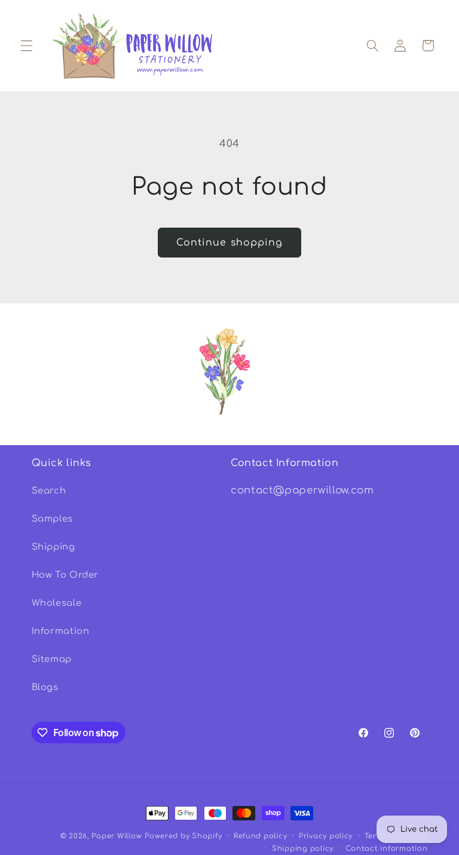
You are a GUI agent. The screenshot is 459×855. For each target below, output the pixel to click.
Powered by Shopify (183, 836)
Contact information (386, 849)
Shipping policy (302, 849)
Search (49, 490)
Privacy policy (326, 836)
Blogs (45, 687)
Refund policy (260, 836)
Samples (52, 518)
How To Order (65, 575)
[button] (26, 45)
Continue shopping (229, 242)
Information (61, 631)
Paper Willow (116, 836)
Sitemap (52, 659)
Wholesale (57, 603)
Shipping (53, 546)
